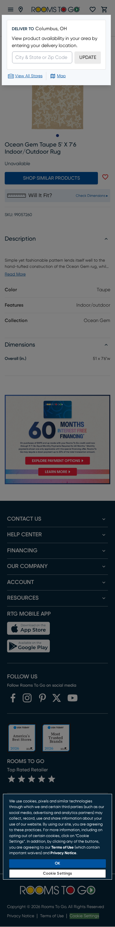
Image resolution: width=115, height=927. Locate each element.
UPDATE (87, 57)
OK (57, 863)
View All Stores (28, 76)
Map (61, 76)
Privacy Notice (63, 853)
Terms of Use (62, 847)
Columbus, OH (51, 28)
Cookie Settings (57, 874)
